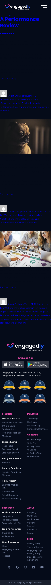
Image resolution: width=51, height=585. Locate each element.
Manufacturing (34, 425)
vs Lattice (31, 449)
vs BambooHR (33, 456)
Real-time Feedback (11, 433)
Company (31, 512)
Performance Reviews (12, 422)
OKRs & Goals (8, 426)
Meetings (6, 436)
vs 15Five (31, 443)
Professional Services (37, 429)
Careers (31, 523)
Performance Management (18, 215)
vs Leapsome (33, 446)
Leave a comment (29, 222)
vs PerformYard (34, 453)
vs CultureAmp (34, 439)
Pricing (30, 533)
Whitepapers (8, 536)
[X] (9, 567)
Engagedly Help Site (11, 523)
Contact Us (32, 529)
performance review (31, 107)
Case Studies (8, 533)
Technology (33, 418)
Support (31, 526)
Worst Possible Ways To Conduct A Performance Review (23, 15)
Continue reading (8, 78)
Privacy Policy (33, 543)
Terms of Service (35, 547)
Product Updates (10, 520)
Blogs (4, 546)
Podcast (6, 556)
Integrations (7, 516)
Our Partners (33, 519)
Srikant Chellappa (16, 95)
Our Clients (32, 516)
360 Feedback (9, 429)
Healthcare (32, 422)
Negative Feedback (22, 103)
